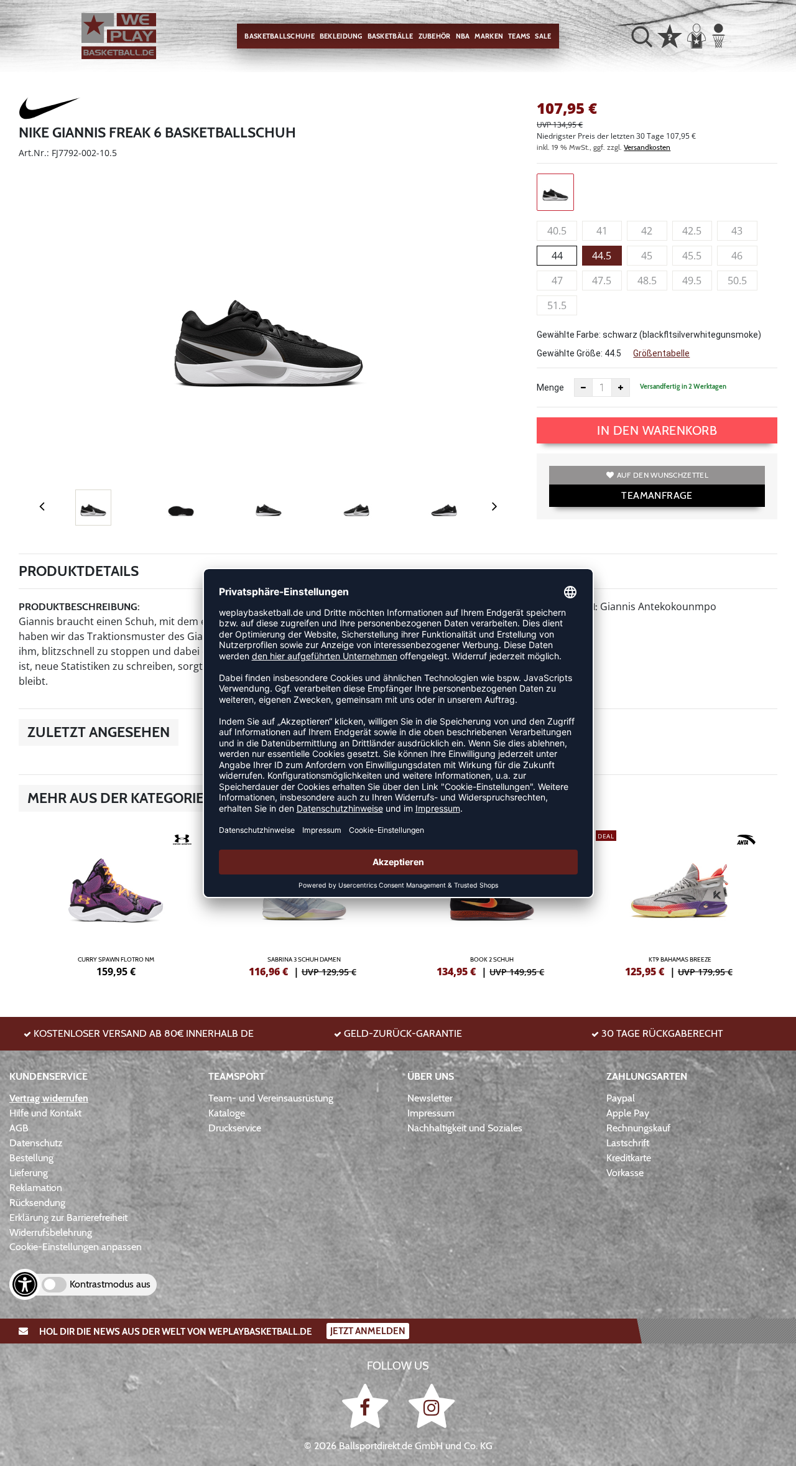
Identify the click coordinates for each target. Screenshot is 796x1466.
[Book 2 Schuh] (492, 902)
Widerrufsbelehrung (50, 1232)
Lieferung (28, 1173)
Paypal (620, 1098)
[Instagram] (431, 1405)
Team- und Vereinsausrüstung (270, 1098)
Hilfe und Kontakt (45, 1113)
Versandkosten (647, 147)
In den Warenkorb (657, 430)
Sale (543, 36)
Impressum (431, 1113)
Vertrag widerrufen (48, 1098)
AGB (19, 1128)
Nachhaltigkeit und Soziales (464, 1128)
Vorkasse (625, 1173)
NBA (463, 36)
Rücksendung (37, 1203)
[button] (641, 36)
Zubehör (435, 36)
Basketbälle (391, 36)
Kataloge (226, 1113)
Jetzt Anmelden (367, 1331)
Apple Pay (627, 1113)
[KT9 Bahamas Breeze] (681, 902)
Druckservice (234, 1128)
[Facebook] (367, 1405)
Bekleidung (341, 36)
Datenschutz (36, 1143)
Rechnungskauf (638, 1128)
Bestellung (31, 1158)
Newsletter (430, 1098)
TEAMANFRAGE (656, 495)
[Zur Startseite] (118, 36)
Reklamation (35, 1188)
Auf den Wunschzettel (662, 475)
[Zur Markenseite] (50, 110)
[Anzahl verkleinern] (583, 387)
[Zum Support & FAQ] (669, 35)
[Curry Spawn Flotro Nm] (116, 902)
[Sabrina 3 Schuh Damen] (304, 902)
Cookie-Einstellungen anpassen (75, 1247)
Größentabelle (661, 353)
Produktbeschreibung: (79, 607)
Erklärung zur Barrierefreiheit (68, 1217)
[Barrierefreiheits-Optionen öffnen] (24, 1284)
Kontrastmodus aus (110, 1284)
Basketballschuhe (279, 36)
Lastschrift (627, 1143)
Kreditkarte (628, 1158)
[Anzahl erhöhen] (620, 387)
